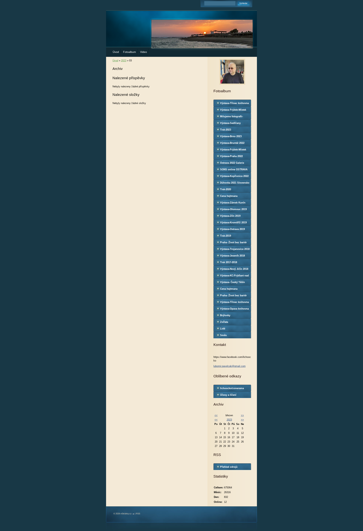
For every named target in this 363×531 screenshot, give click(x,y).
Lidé (222, 328)
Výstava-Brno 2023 (231, 136)
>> (242, 415)
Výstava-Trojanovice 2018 (235, 249)
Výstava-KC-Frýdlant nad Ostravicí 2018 (234, 276)
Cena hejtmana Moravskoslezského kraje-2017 (231, 289)
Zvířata (224, 322)
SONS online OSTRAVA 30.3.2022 (233, 170)
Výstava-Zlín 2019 (230, 215)
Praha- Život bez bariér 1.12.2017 (233, 296)
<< (216, 415)
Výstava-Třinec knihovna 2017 (234, 303)
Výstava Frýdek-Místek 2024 (233, 110)
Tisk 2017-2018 (228, 262)
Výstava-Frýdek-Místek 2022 (233, 150)
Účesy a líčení (228, 394)
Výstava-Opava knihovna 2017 (234, 309)
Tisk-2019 (225, 235)
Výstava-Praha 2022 (231, 156)
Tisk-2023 (225, 129)
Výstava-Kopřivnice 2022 (234, 176)
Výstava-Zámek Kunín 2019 (232, 203)
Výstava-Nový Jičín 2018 (234, 268)
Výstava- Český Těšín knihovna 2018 (232, 283)
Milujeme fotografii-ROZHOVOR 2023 (231, 117)
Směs (223, 335)
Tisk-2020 (225, 189)
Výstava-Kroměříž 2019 (233, 222)
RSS (138, 513)
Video (143, 51)
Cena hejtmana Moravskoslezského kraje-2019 (231, 197)
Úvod (116, 51)
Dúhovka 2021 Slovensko (234, 182)
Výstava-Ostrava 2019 (232, 229)
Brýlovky (225, 315)
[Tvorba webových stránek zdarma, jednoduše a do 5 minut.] (133, 514)
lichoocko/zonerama (232, 388)
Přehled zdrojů (228, 466)
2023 (123, 60)
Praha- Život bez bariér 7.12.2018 (233, 243)
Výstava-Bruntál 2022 (232, 143)
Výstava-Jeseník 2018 (232, 255)
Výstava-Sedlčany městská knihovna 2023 (233, 124)
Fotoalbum (129, 51)
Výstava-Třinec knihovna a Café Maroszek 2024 (234, 104)
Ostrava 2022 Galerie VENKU (232, 163)
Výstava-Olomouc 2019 (233, 209)
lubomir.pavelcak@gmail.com (229, 366)
